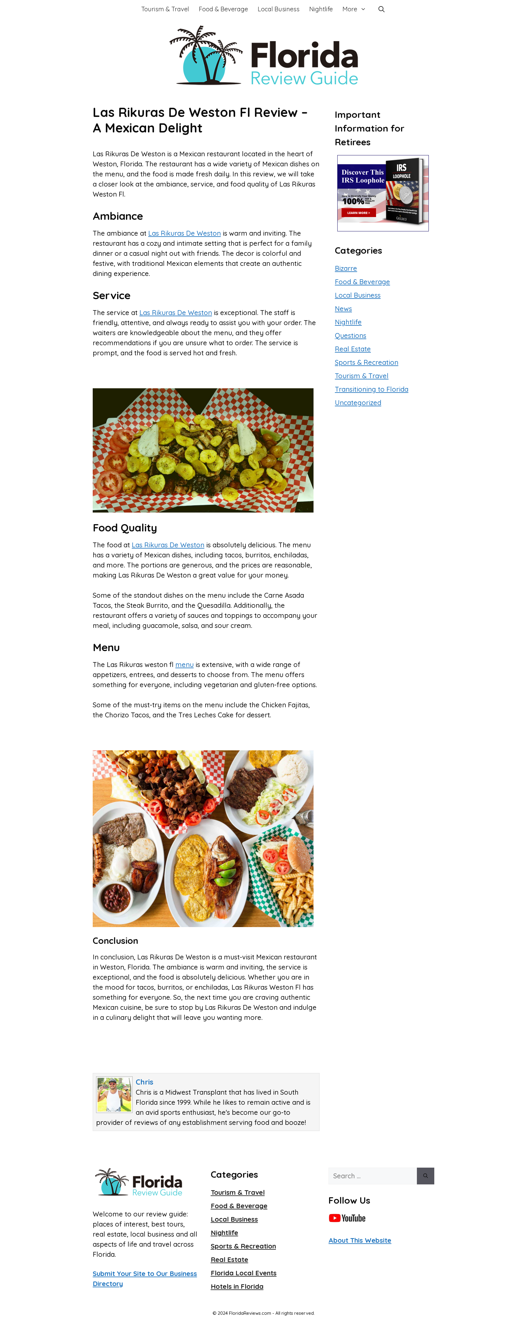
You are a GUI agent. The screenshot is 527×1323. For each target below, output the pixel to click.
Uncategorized (358, 402)
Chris (144, 1081)
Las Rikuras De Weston (184, 233)
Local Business (278, 9)
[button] (381, 9)
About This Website (359, 1240)
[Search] (425, 1176)
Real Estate (353, 349)
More (349, 9)
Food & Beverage (223, 9)
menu (184, 664)
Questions (350, 335)
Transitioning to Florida (371, 389)
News (343, 308)
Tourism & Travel (165, 9)
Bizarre (346, 268)
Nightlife (321, 9)
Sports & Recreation (366, 362)
